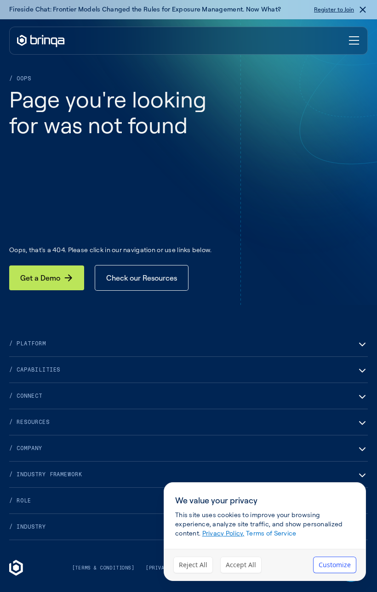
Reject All (193, 564)
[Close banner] (363, 10)
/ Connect (25, 396)
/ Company (25, 448)
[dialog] (265, 531)
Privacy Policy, (223, 533)
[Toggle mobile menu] (354, 40)
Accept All (241, 564)
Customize (335, 564)
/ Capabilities (34, 369)
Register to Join (334, 9)
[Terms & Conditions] (103, 568)
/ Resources (29, 422)
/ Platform (27, 343)
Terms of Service (271, 533)
